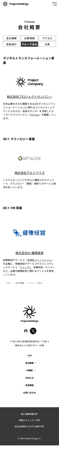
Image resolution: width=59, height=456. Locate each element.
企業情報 (29, 38)
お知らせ (29, 377)
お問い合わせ (29, 392)
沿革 (47, 44)
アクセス (47, 38)
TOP (8, 282)
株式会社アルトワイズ (30, 172)
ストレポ (25, 267)
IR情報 (29, 370)
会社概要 (11, 38)
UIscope (34, 114)
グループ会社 (30, 44)
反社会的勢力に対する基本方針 (29, 426)
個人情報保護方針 (29, 413)
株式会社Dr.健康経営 (29, 253)
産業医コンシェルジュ (39, 260)
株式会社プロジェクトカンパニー (29, 96)
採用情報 (29, 385)
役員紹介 (11, 44)
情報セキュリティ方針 (29, 420)
